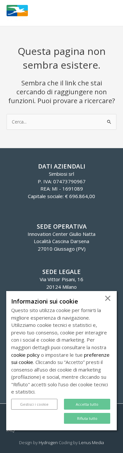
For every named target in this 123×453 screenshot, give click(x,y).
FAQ (11, 430)
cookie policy (25, 354)
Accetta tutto (87, 404)
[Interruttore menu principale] (110, 13)
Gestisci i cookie (34, 404)
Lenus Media (91, 442)
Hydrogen (48, 442)
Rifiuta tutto (87, 418)
